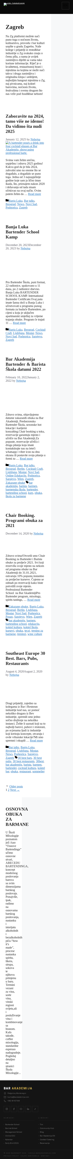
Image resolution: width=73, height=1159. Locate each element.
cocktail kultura (27, 768)
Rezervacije (45, 1143)
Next (15, 789)
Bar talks (29, 200)
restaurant (25, 771)
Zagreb (23, 207)
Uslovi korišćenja (30, 1156)
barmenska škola (15, 489)
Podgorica (12, 207)
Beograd (11, 204)
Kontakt (45, 1156)
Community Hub (47, 1128)
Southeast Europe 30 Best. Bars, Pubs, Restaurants (25, 658)
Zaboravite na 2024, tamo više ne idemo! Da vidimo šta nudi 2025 (25, 124)
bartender (32, 489)
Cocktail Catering (47, 1139)
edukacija (33, 623)
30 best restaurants (23, 761)
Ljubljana (18, 333)
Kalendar (9, 1139)
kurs (30, 492)
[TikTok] (35, 1109)
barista (23, 486)
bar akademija (17, 620)
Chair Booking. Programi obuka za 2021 (24, 520)
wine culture (35, 634)
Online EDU (10, 1136)
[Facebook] (14, 1109)
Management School (13, 1132)
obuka (38, 492)
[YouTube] (21, 1109)
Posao (9, 616)
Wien (20, 479)
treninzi (21, 634)
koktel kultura (14, 627)
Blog (42, 1132)
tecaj (27, 630)
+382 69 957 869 (13, 1101)
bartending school (16, 492)
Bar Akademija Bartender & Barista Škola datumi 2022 (25, 364)
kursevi (10, 630)
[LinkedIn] (28, 1109)
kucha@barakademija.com (18, 1097)
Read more (34, 194)
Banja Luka (15, 200)
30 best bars (25, 757)
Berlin (21, 468)
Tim (41, 1124)
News (20, 204)
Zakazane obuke (15, 482)
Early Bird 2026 (12, 1143)
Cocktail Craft (34, 468)
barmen (32, 486)
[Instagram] (7, 1109)
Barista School (11, 1128)
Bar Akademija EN (47, 1136)
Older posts (16, 786)
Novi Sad (31, 204)
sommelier (38, 771)
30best (40, 761)
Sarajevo (37, 336)
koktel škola (30, 627)
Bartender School (12, 1124)
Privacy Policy (11, 1156)
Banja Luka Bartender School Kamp (22, 231)
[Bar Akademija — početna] (14, 6)
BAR (18, 1088)
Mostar (30, 333)
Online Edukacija (16, 475)
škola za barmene (16, 496)
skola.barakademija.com (42, 1153)
